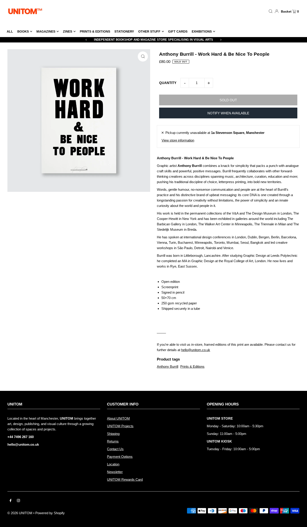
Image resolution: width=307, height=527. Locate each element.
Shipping (113, 434)
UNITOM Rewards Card (125, 479)
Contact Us (115, 449)
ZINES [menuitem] (67, 31)
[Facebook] (10, 501)
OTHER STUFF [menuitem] (149, 31)
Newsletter (115, 472)
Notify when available (228, 113)
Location (113, 464)
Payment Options (120, 456)
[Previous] (86, 40)
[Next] (220, 40)
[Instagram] (18, 501)
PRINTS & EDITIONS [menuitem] (95, 31)
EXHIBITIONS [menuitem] (202, 31)
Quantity (167, 83)
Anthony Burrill (167, 366)
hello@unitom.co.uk (195, 350)
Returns (113, 441)
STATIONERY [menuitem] (124, 31)
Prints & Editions (192, 366)
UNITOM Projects (120, 426)
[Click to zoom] (143, 56)
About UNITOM (118, 418)
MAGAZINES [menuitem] (45, 31)
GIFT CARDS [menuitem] (177, 31)
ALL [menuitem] (10, 31)
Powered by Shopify (50, 513)
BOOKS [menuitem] (23, 31)
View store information (178, 140)
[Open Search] (270, 11)
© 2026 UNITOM (19, 513)
